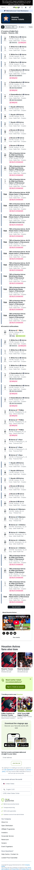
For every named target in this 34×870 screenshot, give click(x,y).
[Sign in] (25, 7)
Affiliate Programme (8, 829)
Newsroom (5, 839)
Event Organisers (7, 846)
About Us (4, 822)
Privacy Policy (15, 869)
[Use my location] (2, 27)
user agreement (8, 769)
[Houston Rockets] (24, 662)
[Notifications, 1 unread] (30, 7)
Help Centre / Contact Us (9, 854)
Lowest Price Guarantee (9, 858)
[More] (30, 15)
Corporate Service (7, 836)
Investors (4, 832)
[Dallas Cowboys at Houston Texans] (8, 708)
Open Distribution (7, 825)
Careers (4, 843)
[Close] (30, 679)
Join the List (16, 763)
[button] (6, 7)
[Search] (22, 7)
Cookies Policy (25, 869)
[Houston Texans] (8, 662)
